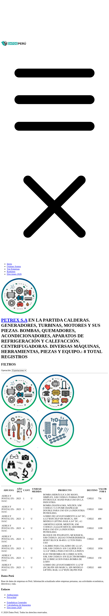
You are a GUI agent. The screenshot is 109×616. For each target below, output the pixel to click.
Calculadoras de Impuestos (19, 605)
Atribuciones (12, 595)
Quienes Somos (14, 266)
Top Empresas (13, 269)
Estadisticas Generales (17, 602)
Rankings (11, 271)
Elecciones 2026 (14, 274)
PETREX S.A (14, 320)
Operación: (6, 370)
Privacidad (11, 597)
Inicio (9, 264)
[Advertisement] (54, 21)
